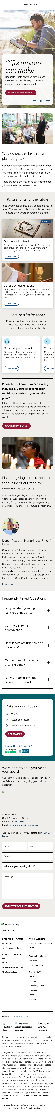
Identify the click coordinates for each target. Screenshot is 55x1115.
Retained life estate (36, 965)
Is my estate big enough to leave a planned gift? (22, 610)
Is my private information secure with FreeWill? (21, 680)
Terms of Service (33, 1095)
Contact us (33, 977)
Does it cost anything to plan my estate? (24, 645)
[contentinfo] (27, 59)
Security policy (33, 1108)
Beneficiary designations (11, 948)
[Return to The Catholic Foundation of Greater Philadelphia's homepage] (10, 925)
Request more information (21, 906)
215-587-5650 (17, 821)
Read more (7, 584)
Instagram (33, 990)
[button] (34, 100)
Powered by (11, 746)
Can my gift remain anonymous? (17, 628)
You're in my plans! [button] (16, 426)
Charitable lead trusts (10, 972)
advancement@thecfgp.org (23, 825)
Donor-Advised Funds (37, 956)
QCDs (31, 952)
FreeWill (21, 1016)
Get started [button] (15, 734)
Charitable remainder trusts (12, 967)
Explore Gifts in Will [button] (21, 92)
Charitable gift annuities (11, 963)
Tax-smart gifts (37, 939)
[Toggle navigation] (49, 5)
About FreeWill (16, 1046)
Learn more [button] (11, 256)
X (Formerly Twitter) (36, 986)
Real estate (33, 961)
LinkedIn (32, 995)
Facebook (32, 981)
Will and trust (7, 944)
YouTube (32, 999)
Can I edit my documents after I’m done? (21, 662)
